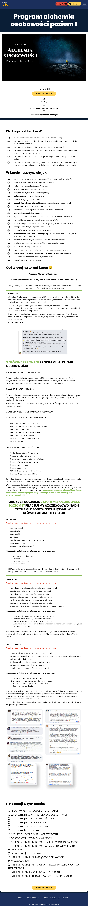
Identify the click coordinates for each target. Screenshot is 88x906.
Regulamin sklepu (50, 898)
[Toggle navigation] (84, 4)
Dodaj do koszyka (44, 93)
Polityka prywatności (35, 898)
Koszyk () (60, 4)
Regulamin (21, 898)
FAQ (59, 898)
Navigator (74, 4)
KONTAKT (65, 898)
